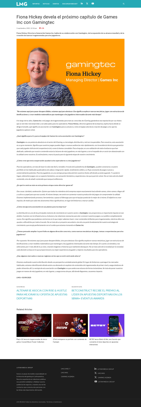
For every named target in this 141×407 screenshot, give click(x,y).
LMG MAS (64, 372)
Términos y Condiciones (54, 402)
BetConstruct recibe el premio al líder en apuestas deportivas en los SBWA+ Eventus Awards (97, 294)
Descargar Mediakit (70, 4)
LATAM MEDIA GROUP (105, 369)
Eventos (56, 4)
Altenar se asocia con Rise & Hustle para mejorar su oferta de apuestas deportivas (42, 294)
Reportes (36, 4)
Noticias (46, 4)
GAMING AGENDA (67, 376)
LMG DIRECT (65, 369)
